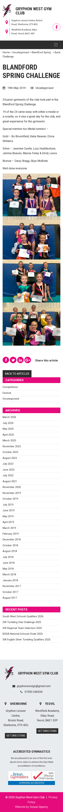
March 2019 (9, 528)
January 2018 (10, 580)
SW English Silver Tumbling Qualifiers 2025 (26, 639)
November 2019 (12, 493)
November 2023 (12, 446)
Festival (7, 393)
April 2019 (8, 522)
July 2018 (8, 557)
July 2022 (8, 475)
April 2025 (8, 434)
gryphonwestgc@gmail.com (34, 686)
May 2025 (8, 428)
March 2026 (9, 417)
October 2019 (10, 498)
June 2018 (9, 562)
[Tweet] (13, 360)
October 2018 (10, 545)
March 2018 (9, 574)
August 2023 (10, 458)
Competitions (10, 387)
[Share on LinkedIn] (20, 360)
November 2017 (12, 586)
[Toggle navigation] (55, 45)
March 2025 (9, 440)
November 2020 (12, 487)
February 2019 (11, 533)
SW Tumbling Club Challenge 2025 (22, 622)
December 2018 (12, 539)
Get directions (15, 735)
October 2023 (10, 452)
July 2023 (8, 463)
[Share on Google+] (27, 360)
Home (6, 52)
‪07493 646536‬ (33, 691)
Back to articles (17, 373)
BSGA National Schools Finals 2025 (23, 633)
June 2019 (9, 510)
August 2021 (10, 481)
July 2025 (8, 423)
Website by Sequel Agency (31, 807)
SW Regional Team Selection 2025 (22, 628)
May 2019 (8, 516)
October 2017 (10, 592)
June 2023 (9, 469)
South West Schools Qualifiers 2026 (23, 616)
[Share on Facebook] (6, 360)
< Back (56, 52)
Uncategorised (20, 52)
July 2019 (8, 504)
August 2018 (10, 551)
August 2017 (10, 597)
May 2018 (8, 568)
